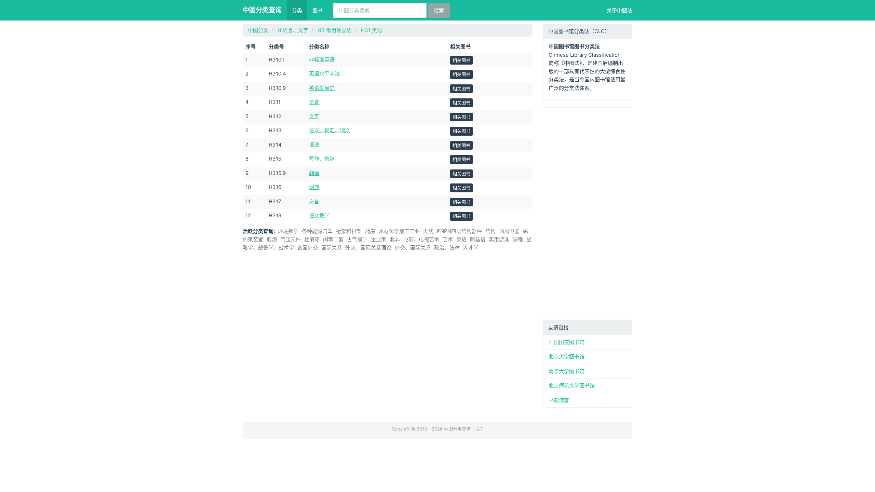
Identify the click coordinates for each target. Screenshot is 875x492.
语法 (314, 144)
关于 (480, 429)
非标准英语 (322, 59)
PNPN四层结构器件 (459, 231)
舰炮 (272, 239)
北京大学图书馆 (566, 356)
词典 (314, 187)
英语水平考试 (324, 73)
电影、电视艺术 (421, 239)
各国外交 (307, 247)
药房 (370, 231)
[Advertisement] (587, 210)
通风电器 (509, 231)
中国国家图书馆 (566, 342)
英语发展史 (322, 88)
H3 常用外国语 (335, 30)
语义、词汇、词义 (329, 130)
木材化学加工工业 (399, 231)
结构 (490, 231)
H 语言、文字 (293, 30)
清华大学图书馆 (566, 371)
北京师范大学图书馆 (572, 385)
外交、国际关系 (413, 247)
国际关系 (331, 247)
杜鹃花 (312, 239)
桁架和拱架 (349, 231)
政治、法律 (447, 247)
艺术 (448, 239)
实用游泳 (499, 239)
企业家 (378, 239)
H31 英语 (371, 30)
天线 (428, 231)
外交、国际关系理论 (368, 247)
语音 (314, 102)
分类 (297, 10)
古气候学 (357, 239)
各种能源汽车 (317, 231)
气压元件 (290, 239)
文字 (314, 116)
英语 (461, 239)
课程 (518, 239)
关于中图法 (619, 10)
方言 (314, 201)
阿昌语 (477, 239)
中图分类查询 (262, 10)
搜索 (439, 10)
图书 (317, 10)
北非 (395, 239)
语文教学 (319, 215)
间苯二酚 (333, 239)
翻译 (314, 173)
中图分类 (258, 30)
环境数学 (288, 231)
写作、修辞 (322, 158)
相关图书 (461, 60)
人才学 (471, 247)
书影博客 (559, 400)
